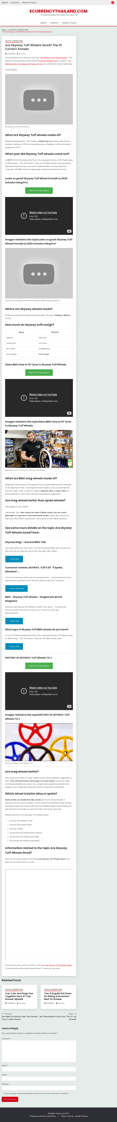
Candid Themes (81, 1116)
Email (4, 1075)
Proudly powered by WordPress (43, 1116)
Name (5, 1065)
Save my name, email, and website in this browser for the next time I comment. (36, 1093)
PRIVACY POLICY (29, 2)
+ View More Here (16, 588)
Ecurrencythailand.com (59, 11)
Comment (6, 1038)
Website (5, 1084)
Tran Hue (22, 54)
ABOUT (5, 2)
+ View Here (14, 559)
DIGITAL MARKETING (14, 41)
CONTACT (15, 2)
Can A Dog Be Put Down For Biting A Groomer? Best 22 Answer (58, 996)
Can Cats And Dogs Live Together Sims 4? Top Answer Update (19, 996)
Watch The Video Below (39, 190)
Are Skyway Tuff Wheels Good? (53, 57)
